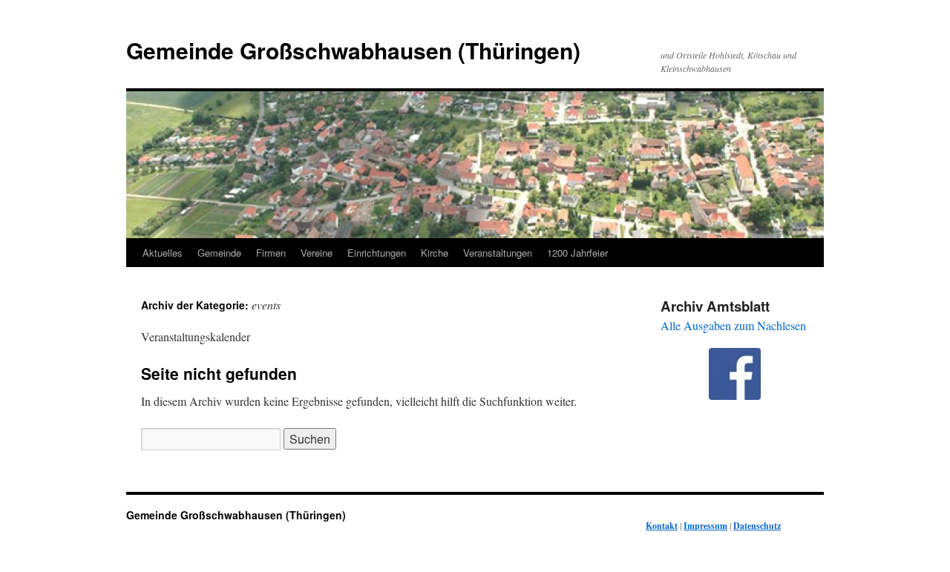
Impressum (705, 525)
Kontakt (662, 525)
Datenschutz (757, 525)
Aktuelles (162, 253)
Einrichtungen (376, 253)
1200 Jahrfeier (577, 253)
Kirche (434, 253)
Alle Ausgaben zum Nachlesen (733, 325)
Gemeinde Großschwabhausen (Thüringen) (353, 50)
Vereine (316, 253)
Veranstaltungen (497, 253)
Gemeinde (219, 253)
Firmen (271, 253)
